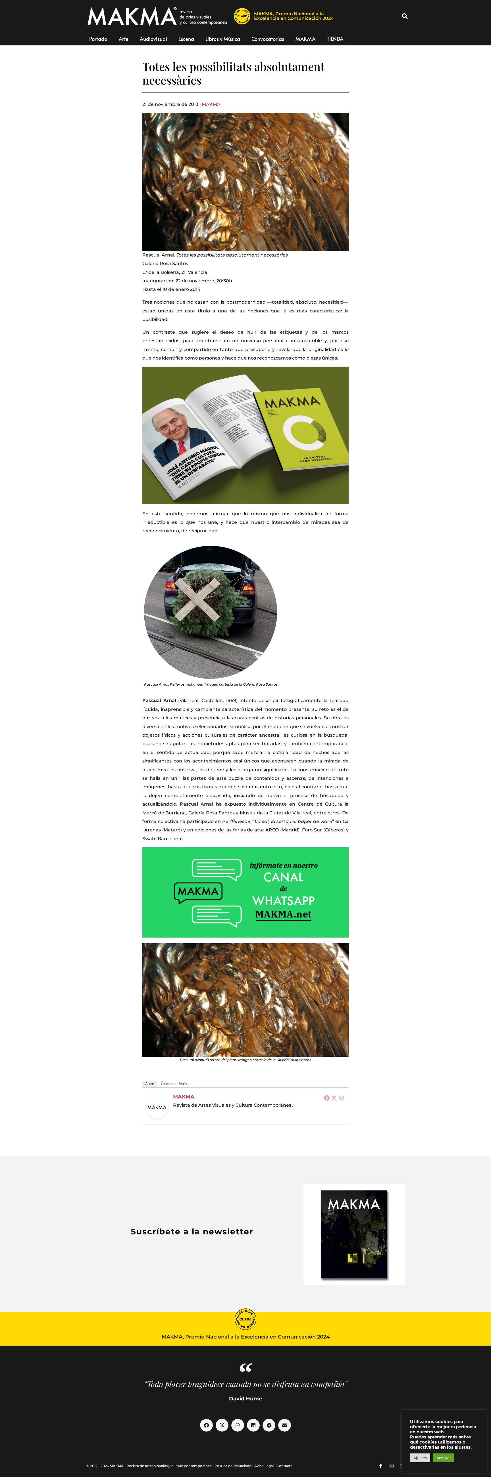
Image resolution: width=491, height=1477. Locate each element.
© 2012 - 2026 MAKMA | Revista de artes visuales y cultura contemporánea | (150, 1466)
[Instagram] (341, 1097)
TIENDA (335, 38)
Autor (149, 1084)
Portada (98, 38)
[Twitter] (334, 1097)
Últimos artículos (175, 1084)
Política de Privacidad (233, 1466)
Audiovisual (153, 38)
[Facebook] (326, 1097)
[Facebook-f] (380, 1466)
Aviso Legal (264, 1466)
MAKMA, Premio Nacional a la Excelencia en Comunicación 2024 (294, 16)
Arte (123, 38)
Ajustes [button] (420, 1457)
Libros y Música (222, 38)
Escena (186, 38)
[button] (405, 16)
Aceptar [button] (443, 1457)
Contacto (284, 1466)
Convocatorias (267, 38)
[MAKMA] (157, 1107)
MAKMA (305, 38)
